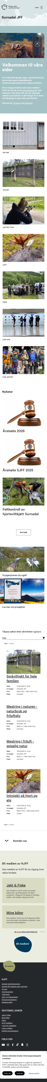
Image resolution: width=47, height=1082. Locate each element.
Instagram (28, 103)
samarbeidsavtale (30, 90)
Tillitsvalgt (6, 994)
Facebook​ (17, 103)
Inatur (4, 1020)
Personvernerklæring (9, 1000)
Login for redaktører (9, 1026)
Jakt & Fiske (6, 1015)
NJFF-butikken (7, 1023)
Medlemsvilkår (7, 1002)
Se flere (23, 532)
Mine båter (6, 1018)
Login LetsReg (7, 1028)
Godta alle (7, 1073)
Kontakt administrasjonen (11, 984)
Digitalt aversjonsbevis (10, 1031)
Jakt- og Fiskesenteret (10, 997)
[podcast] (27, 1044)
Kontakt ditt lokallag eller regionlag (14, 986)
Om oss (4, 989)
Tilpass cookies (34, 1073)
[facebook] (13, 1044)
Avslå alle (20, 1073)
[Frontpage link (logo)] (4, 7)
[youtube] (3, 1044)
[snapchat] (22, 1044)
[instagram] (8, 1044)
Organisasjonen (7, 992)
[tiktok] (17, 1044)
